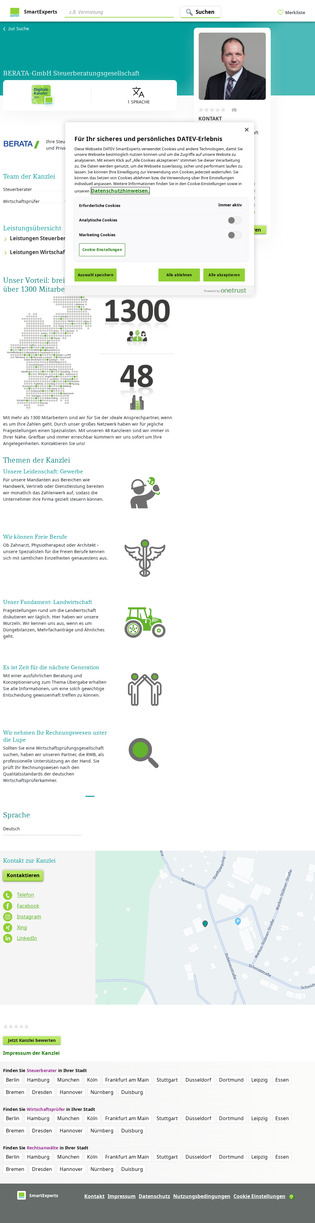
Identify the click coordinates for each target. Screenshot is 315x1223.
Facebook (28, 905)
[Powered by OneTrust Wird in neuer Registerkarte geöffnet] (227, 291)
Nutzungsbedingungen (201, 1196)
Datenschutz (154, 1196)
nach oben (300, 1178)
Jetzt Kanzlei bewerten (34, 1041)
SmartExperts (40, 11)
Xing (22, 927)
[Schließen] (246, 129)
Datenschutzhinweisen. (120, 190)
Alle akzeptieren (224, 275)
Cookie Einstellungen (259, 1196)
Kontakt (94, 1196)
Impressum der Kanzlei (31, 1053)
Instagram (29, 916)
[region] (159, 208)
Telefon (25, 895)
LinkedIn (27, 938)
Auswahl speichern (96, 275)
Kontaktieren (23, 875)
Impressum (122, 1196)
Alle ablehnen (179, 275)
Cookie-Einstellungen (102, 249)
